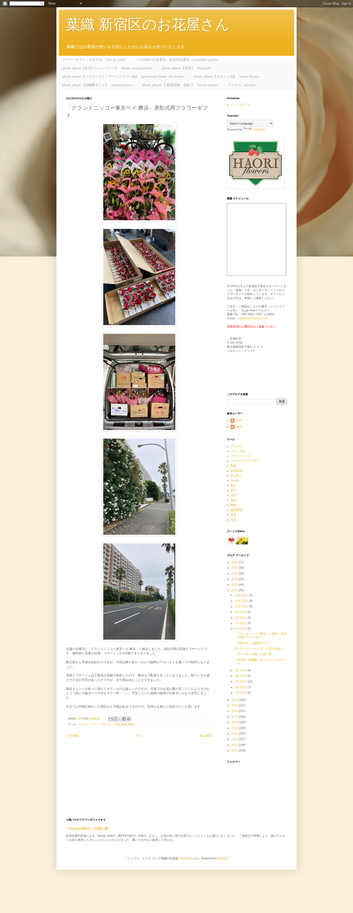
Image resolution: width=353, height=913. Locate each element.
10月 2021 (242, 606)
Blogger (223, 858)
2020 (235, 700)
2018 (235, 711)
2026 (235, 562)
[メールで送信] (110, 718)
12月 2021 (242, 595)
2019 (235, 705)
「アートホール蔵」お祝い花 (253, 654)
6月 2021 (241, 628)
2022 (235, 584)
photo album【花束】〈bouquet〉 (188, 68)
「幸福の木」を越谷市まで (251, 643)
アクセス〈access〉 (243, 85)
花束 (117, 724)
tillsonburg (186, 858)
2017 (235, 716)
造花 (233, 514)
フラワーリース (241, 456)
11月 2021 (242, 601)
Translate (259, 129)
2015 (235, 728)
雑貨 (233, 520)
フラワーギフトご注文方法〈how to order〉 (95, 60)
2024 (235, 573)
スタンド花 (238, 451)
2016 (235, 722)
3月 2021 (241, 681)
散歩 (233, 485)
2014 (235, 733)
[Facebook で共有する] (124, 718)
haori (238, 420)
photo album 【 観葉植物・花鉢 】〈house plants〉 (181, 85)
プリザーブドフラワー (245, 461)
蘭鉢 (233, 505)
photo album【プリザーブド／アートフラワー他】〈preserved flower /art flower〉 (124, 76)
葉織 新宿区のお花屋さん (148, 24)
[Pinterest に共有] (128, 718)
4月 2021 (241, 676)
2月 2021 (241, 687)
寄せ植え (236, 475)
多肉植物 (236, 470)
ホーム (139, 735)
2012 (235, 745)
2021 (235, 590)
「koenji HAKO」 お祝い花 (87, 828)
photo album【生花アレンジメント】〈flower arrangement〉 (108, 68)
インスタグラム (241, 104)
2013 (235, 739)
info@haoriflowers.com (253, 318)
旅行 (233, 490)
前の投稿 (205, 735)
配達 (124, 724)
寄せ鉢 (235, 480)
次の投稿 (73, 735)
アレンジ (82, 724)
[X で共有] (119, 718)
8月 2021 (241, 617)
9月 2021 (241, 612)
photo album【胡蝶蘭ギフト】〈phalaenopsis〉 (98, 85)
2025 (235, 567)
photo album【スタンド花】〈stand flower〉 (228, 76)
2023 (235, 579)
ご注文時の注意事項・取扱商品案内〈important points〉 (178, 60)
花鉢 (233, 500)
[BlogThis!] (115, 718)
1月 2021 (241, 692)
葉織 (130, 724)
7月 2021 (241, 623)
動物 (233, 465)
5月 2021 (241, 670)
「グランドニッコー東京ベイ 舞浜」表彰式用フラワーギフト (260, 635)
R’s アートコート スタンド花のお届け (258, 648)
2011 (235, 750)
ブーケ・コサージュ (101, 724)
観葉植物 (236, 510)
